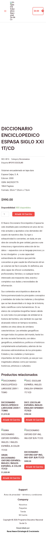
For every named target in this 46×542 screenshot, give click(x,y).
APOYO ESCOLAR (16, 163)
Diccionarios (24, 159)
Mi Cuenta (23, 515)
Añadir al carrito (23, 214)
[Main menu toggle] (5, 11)
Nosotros (23, 505)
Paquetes (23, 508)
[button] (29, 11)
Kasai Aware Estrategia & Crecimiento (23, 531)
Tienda (23, 511)
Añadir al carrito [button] (11, 420)
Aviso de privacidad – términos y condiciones (23, 495)
